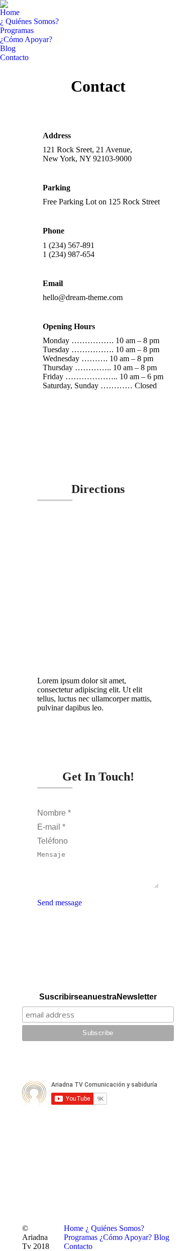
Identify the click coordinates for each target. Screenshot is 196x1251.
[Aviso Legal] (98, 1063)
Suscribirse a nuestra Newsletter (98, 996)
